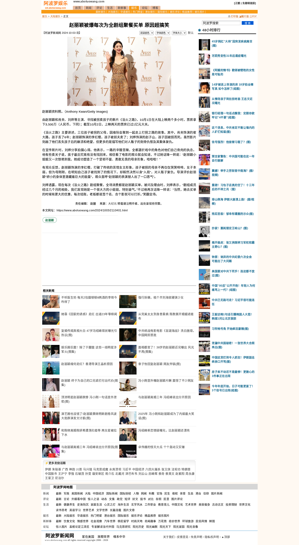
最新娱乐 (101, 12)
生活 (110, 7)
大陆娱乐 (113, 12)
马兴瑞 (87, 469)
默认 (191, 32)
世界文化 (245, 504)
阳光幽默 (152, 526)
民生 (167, 493)
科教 (152, 493)
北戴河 (119, 473)
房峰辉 (153, 473)
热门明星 (138, 12)
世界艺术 (88, 510)
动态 (104, 499)
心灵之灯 (110, 504)
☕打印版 (233, 16)
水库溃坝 (115, 469)
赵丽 (93, 203)
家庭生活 (96, 504)
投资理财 (231, 504)
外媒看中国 (78, 499)
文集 (112, 499)
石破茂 (79, 473)
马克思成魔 (100, 469)
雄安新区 (98, 473)
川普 (79, 469)
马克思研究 (123, 526)
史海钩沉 (83, 504)
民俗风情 (201, 521)
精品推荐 (187, 12)
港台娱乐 (150, 12)
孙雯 (88, 473)
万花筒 (162, 521)
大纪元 (112, 203)
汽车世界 (110, 521)
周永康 (190, 473)
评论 (99, 7)
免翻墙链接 (248, 3)
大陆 (88, 493)
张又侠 (166, 469)
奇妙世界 (174, 521)
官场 (159, 493)
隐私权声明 (212, 536)
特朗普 (186, 469)
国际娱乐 (162, 12)
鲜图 (212, 521)
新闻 (89, 7)
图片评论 (177, 499)
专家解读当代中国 (102, 526)
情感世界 (83, 521)
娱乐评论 (175, 12)
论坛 (145, 7)
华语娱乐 (125, 12)
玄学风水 (137, 504)
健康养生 (69, 504)
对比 (151, 499)
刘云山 (143, 473)
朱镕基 (56, 469)
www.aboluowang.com (88, 1)
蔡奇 (161, 473)
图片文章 (129, 510)
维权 (175, 493)
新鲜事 (122, 7)
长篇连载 (115, 510)
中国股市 (51, 473)
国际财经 (125, 493)
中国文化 (177, 504)
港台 (198, 493)
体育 (183, 493)
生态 (190, 493)
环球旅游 (188, 521)
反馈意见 (182, 536)
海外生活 (123, 504)
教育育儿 (164, 504)
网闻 (144, 493)
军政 (66, 493)
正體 (237, 3)
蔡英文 (170, 473)
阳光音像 (192, 526)
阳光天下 (165, 526)
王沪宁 (62, 473)
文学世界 (102, 510)
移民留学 (123, 521)
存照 (158, 499)
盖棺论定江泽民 (79, 526)
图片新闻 (217, 493)
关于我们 (169, 536)
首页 (78, 7)
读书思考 (61, 510)
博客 (155, 7)
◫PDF (253, 16)
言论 (66, 499)
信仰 (206, 493)
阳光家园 (179, 526)
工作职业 (150, 504)
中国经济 (138, 469)
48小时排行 (211, 30)
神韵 (72, 469)
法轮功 (176, 469)
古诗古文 (218, 504)
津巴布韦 (131, 473)
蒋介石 (109, 473)
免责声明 (196, 536)
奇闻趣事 (150, 521)
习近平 (127, 469)
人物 (136, 493)
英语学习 (75, 510)
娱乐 (134, 7)
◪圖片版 (244, 16)
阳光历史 (138, 526)
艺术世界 (191, 504)
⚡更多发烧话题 (55, 463)
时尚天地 (137, 521)
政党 (120, 499)
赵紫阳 (180, 473)
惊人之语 (93, 499)
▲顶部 (225, 536)
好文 (135, 499)
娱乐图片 (200, 12)
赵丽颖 (49, 220)
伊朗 (48, 469)
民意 (166, 499)
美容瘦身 (204, 504)
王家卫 (49, 478)
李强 (71, 473)
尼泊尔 (59, 478)
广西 (65, 469)
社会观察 (96, 521)
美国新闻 (77, 493)
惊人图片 (61, 526)
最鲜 (59, 521)
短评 (127, 499)
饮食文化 (69, 521)
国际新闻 (112, 493)
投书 (143, 499)
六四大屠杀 (153, 469)
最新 (59, 493)
